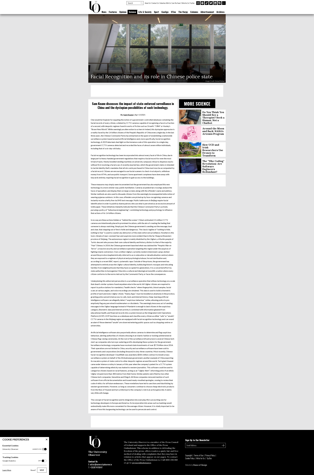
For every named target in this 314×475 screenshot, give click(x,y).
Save (42, 470)
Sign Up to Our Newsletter (197, 440)
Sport (156, 11)
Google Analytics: (21, 461)
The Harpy (183, 11)
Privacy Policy (210, 455)
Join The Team (176, 3)
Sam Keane (128, 115)
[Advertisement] (157, 91)
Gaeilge (165, 11)
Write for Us (185, 3)
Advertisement (207, 11)
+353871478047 (96, 467)
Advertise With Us (165, 3)
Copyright (188, 455)
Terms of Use (198, 455)
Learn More (6, 470)
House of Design (200, 464)
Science (132, 11)
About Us (147, 3)
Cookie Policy (189, 458)
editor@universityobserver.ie (101, 464)
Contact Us (155, 3)
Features (113, 11)
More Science (197, 103)
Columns (194, 11)
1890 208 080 (171, 460)
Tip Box (192, 3)
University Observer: (21, 449)
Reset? (33, 470)
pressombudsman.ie (141, 463)
